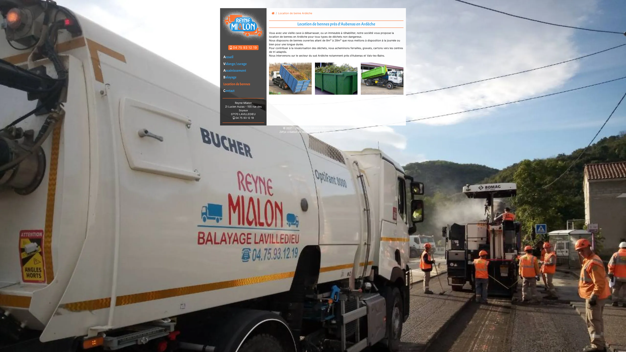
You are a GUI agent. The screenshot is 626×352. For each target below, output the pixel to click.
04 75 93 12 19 (244, 48)
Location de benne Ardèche (295, 13)
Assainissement (234, 70)
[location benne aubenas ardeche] (290, 78)
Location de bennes (236, 84)
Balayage (229, 77)
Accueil (228, 57)
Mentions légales (332, 128)
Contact (229, 90)
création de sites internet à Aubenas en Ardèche (317, 131)
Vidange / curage (235, 64)
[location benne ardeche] (336, 78)
